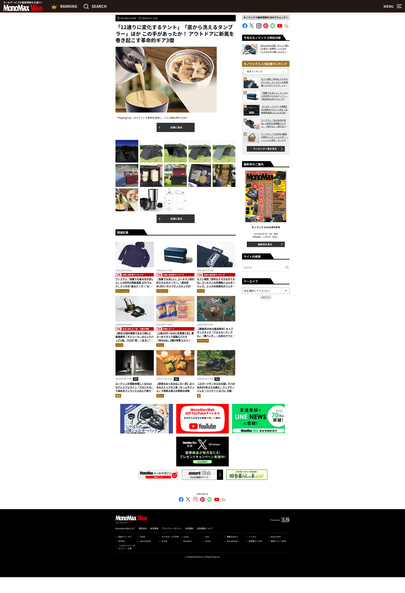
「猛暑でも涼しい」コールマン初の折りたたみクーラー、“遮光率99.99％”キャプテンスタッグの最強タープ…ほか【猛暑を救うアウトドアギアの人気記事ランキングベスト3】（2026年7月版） (175, 287)
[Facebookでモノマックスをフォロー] (244, 27)
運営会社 (143, 528)
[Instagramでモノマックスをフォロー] (258, 27)
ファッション (122, 290)
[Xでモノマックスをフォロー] (251, 27)
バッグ (201, 290)
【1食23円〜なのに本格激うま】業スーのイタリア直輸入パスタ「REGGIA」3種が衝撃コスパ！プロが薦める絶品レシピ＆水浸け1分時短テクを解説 (175, 340)
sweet (186, 536)
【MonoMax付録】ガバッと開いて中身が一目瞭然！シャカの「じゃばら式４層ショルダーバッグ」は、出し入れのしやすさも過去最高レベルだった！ (274, 48)
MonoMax (187, 541)
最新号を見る (265, 244)
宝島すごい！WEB (278, 541)
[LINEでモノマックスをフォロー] (272, 27)
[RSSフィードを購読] (286, 27)
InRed (142, 536)
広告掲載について (205, 528)
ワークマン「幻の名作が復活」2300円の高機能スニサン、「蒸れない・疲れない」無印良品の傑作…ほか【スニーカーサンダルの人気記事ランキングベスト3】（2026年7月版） (274, 123)
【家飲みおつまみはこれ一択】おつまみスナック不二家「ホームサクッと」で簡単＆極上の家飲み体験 (175, 387)
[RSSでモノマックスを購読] (223, 500)
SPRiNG (121, 541)
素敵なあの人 (232, 536)
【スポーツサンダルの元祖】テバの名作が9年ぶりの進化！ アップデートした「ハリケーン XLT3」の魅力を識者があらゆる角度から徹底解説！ (216, 390)
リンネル (252, 536)
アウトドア (162, 290)
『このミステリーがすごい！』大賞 (126, 547)
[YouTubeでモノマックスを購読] (279, 27)
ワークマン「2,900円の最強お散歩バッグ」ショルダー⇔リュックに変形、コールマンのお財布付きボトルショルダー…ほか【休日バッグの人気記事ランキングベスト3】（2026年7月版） (274, 137)
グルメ (160, 345)
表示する (266, 297)
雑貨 (118, 395)
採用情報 (154, 528)
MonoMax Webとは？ (125, 528)
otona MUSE (145, 541)
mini (207, 536)
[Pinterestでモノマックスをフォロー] (265, 27)
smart (208, 541)
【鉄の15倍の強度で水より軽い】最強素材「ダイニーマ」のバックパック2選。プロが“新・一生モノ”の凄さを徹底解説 (134, 338)
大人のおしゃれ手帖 (170, 536)
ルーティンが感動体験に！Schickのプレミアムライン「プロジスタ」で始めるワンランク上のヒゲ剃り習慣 (134, 389)
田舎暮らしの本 (255, 541)
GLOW (164, 541)
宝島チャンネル (124, 536)
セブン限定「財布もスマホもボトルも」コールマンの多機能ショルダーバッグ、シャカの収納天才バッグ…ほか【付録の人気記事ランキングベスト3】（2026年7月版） (216, 286)
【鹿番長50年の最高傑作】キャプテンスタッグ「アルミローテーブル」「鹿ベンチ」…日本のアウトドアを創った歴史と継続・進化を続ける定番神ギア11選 (216, 336)
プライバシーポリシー (172, 528)
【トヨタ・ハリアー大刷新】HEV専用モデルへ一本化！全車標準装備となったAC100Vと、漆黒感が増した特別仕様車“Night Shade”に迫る (274, 109)
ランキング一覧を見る (265, 148)
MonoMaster (232, 541)
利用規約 (189, 528)
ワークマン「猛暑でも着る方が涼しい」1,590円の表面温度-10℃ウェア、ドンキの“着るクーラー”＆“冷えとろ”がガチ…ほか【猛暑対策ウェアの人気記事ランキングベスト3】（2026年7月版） (134, 287)
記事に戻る (176, 127)
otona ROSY (275, 536)
